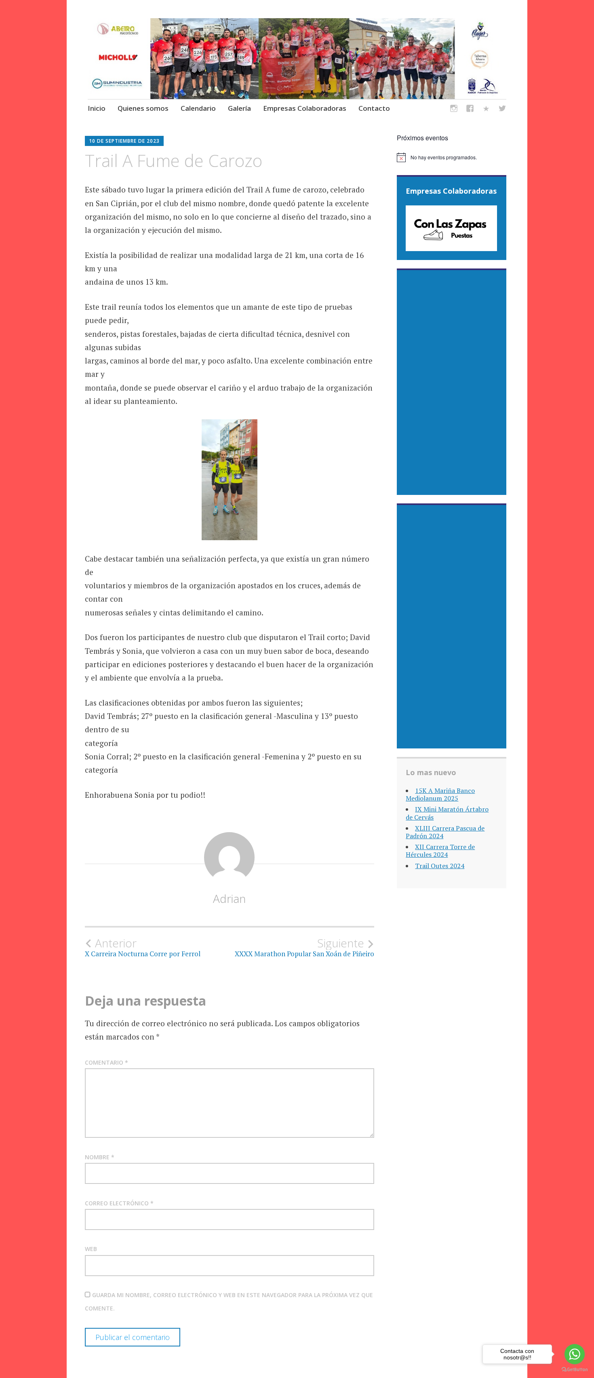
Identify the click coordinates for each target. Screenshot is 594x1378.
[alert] (451, 157)
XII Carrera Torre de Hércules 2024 (440, 850)
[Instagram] (454, 110)
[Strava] (486, 110)
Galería (239, 108)
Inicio (96, 108)
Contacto (374, 108)
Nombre (99, 1157)
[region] (451, 228)
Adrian (229, 898)
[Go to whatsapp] (575, 1354)
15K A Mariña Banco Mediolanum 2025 (440, 794)
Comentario (106, 1062)
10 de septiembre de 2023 (124, 140)
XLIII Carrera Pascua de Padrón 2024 (445, 832)
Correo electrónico (119, 1203)
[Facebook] (470, 110)
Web (91, 1249)
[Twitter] (502, 110)
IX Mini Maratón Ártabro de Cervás (447, 813)
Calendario (198, 108)
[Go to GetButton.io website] (575, 1369)
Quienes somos (143, 108)
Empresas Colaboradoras (304, 108)
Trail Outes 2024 (439, 865)
